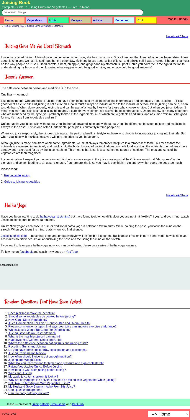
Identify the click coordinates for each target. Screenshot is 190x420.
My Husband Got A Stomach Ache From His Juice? (41, 386)
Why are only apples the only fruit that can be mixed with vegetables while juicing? (62, 379)
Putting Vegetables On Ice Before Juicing (35, 366)
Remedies (121, 20)
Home (9, 20)
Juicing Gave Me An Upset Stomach (45, 26)
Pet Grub (78, 404)
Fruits (52, 20)
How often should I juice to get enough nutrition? (40, 356)
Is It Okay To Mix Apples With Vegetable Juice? (39, 383)
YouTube (72, 251)
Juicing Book (16, 2)
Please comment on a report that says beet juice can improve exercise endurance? (62, 326)
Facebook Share (177, 36)
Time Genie (57, 404)
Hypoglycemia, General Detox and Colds (35, 339)
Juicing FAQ (18, 26)
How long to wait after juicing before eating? (37, 369)
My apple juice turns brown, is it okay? (33, 376)
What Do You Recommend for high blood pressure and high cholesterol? (56, 363)
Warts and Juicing (20, 373)
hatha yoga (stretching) (55, 216)
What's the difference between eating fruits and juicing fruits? (48, 343)
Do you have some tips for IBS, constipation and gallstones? (47, 349)
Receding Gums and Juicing (27, 346)
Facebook (26, 251)
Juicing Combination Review (27, 353)
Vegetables (34, 20)
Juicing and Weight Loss (24, 359)
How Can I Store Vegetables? (27, 319)
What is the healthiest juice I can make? (34, 336)
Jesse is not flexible (14, 235)
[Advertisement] (95, 277)
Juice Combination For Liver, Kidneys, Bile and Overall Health (49, 323)
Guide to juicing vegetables (22, 181)
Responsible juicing (17, 175)
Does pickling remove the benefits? (31, 313)
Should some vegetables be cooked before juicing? (42, 316)
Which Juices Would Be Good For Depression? (39, 329)
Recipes (76, 20)
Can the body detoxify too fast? (28, 393)
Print (140, 20)
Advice (97, 20)
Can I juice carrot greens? (25, 389)
